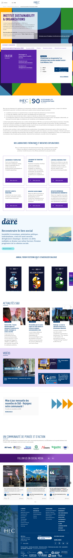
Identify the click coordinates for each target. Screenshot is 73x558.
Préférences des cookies (53, 547)
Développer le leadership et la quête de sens (25, 56)
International (23, 515)
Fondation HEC (24, 514)
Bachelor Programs (50, 512)
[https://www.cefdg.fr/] (32, 555)
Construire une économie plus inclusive (26, 61)
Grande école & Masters (51, 510)
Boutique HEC (61, 530)
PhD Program (49, 515)
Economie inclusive (47, 48)
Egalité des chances (25, 512)
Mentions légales (24, 547)
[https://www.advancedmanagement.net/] (64, 552)
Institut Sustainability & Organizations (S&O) (13, 48)
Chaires (35, 516)
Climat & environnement (60, 48)
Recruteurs (61, 517)
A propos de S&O (30, 48)
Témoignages (24, 519)
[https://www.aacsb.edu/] (52, 555)
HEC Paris (23, 510)
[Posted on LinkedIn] (22, 495)
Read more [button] (6, 492)
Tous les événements (64, 76)
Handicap (23, 526)
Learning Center (62, 525)
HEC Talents (23, 521)
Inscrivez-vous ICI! (9, 411)
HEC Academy (49, 519)
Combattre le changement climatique (25, 66)
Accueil (4, 6)
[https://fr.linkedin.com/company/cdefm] (24, 555)
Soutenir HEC (61, 515)
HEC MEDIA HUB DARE (59, 536)
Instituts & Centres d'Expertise (13, 6)
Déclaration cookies (43, 547)
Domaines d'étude (37, 512)
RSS (60, 547)
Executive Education (50, 517)
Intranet (60, 528)
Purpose (39, 48)
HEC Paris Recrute (63, 513)
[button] (3, 483)
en (12, 3)
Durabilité (23, 517)
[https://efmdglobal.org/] (59, 555)
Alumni (60, 523)
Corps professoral (37, 514)
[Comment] (8, 498)
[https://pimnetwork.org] (40, 552)
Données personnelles (33, 547)
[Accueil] (36, 2)
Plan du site (29, 548)
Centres (35, 518)
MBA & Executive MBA (50, 514)
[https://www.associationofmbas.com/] (42, 555)
